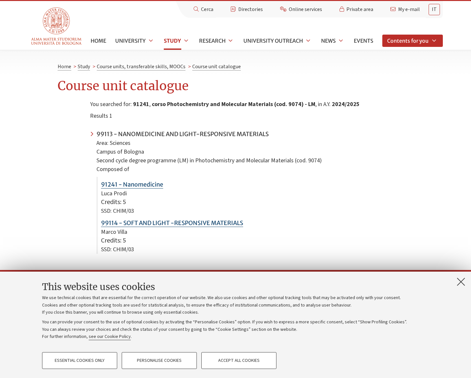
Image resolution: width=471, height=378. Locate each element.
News (328, 41)
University (130, 41)
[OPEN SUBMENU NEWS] (340, 41)
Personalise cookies (159, 360)
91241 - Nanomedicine (132, 184)
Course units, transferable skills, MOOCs (141, 66)
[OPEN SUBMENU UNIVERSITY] (150, 41)
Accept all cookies (239, 360)
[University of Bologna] (56, 26)
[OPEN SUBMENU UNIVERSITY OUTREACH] (307, 41)
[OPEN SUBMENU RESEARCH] (230, 41)
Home (98, 41)
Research (212, 41)
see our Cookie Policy (110, 336)
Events (363, 41)
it (434, 9)
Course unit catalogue (216, 66)
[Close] (461, 281)
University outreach (273, 41)
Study (172, 41)
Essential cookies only (80, 360)
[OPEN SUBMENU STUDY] (185, 41)
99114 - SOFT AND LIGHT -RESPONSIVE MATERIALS (172, 223)
